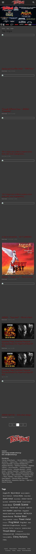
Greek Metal (7, 505)
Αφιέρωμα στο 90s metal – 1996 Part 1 (18, 69)
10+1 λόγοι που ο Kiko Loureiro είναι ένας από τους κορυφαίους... (17, 153)
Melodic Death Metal (9, 513)
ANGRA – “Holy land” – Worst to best (17, 317)
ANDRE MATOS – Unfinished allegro (16, 415)
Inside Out (29, 508)
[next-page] (24, 424)
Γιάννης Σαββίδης (7, 537)
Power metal (25, 519)
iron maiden (7, 510)
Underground (20, 531)
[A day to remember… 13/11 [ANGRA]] (18, 218)
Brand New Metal (26, 550)
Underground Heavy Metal (22, 534)
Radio (29, 522)
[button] (3, 2)
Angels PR (6, 493)
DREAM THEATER (26, 499)
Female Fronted (26, 502)
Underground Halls (8, 534)
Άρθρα (19, 550)
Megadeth (25, 511)
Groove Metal (6, 507)
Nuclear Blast (20, 516)
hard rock (14, 508)
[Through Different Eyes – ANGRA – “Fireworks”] (18, 91)
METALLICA (28, 513)
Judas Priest (17, 511)
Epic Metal (5, 502)
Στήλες (5, 540)
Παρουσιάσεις (13, 548)
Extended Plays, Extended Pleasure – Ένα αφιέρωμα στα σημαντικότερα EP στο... (17, 344)
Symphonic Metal (26, 528)
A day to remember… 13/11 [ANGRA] (16, 237)
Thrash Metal (9, 531)
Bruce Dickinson (7, 496)
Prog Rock (23, 522)
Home (3, 28)
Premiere (5, 522)
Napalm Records (8, 516)
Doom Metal (17, 499)
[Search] (33, 2)
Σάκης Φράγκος (20, 537)
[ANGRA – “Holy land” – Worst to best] (18, 299)
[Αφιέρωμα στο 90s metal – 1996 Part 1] (18, 50)
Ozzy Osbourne (7, 519)
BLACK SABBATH (25, 493)
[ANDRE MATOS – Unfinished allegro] (18, 396)
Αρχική (6, 548)
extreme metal (15, 502)
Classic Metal (27, 496)
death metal (8, 499)
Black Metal (15, 493)
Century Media (18, 496)
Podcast (16, 519)
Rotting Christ (18, 528)
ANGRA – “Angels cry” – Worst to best (17, 277)
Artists (28, 548)
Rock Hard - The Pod (8, 528)
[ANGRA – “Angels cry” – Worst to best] (18, 259)
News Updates (22, 548)
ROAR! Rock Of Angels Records (11, 525)
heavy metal (22, 507)
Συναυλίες (7, 550)
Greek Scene (20, 504)
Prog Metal (14, 522)
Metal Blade (19, 513)
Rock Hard (4, 71)
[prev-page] (10, 424)
